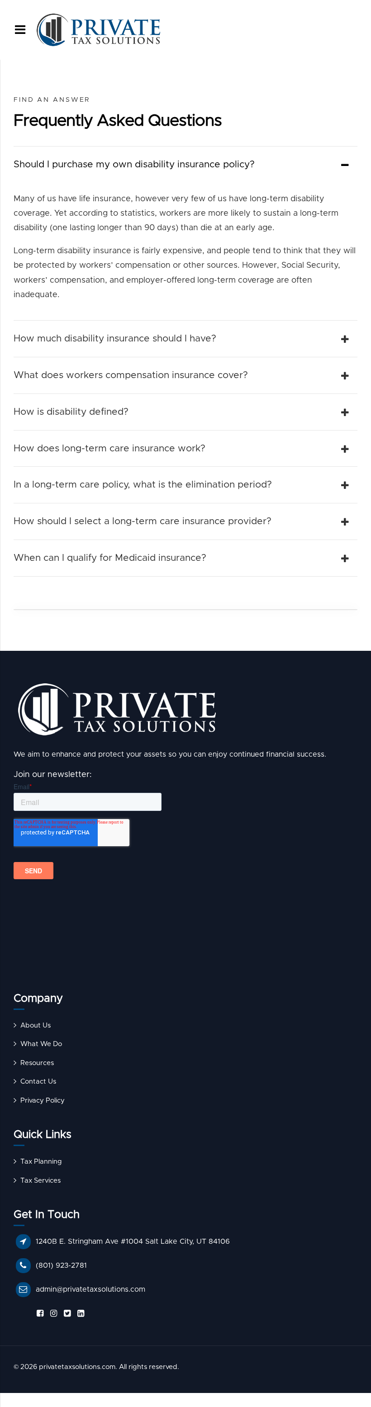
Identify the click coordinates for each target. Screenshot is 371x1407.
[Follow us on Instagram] (52, 1313)
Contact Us (38, 1081)
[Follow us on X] (65, 1313)
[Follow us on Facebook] (38, 1313)
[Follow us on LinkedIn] (79, 1313)
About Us (35, 1025)
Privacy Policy (42, 1100)
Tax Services (40, 1180)
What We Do (41, 1044)
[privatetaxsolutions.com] (185, 711)
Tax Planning (41, 1161)
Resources (37, 1063)
